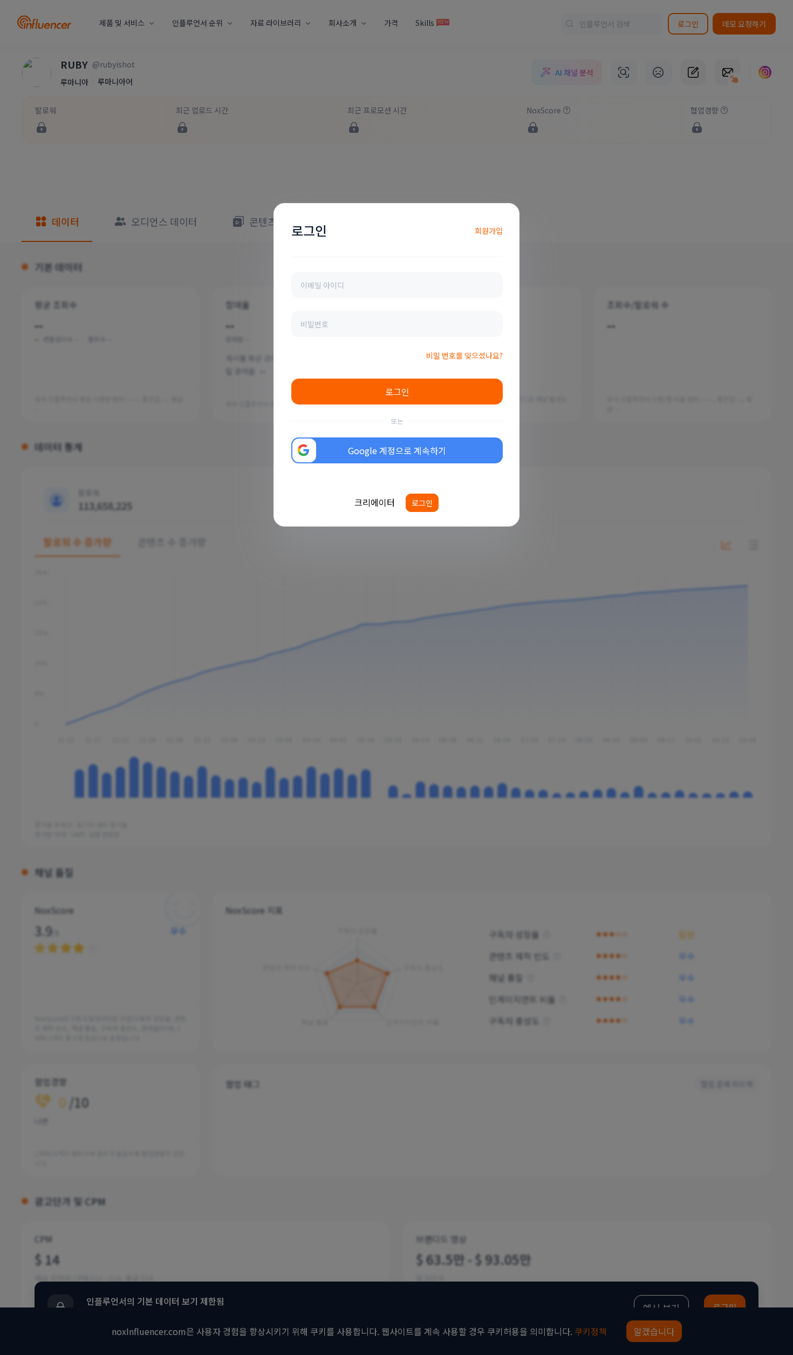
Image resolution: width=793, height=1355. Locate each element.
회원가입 (489, 230)
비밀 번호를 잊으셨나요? (464, 355)
